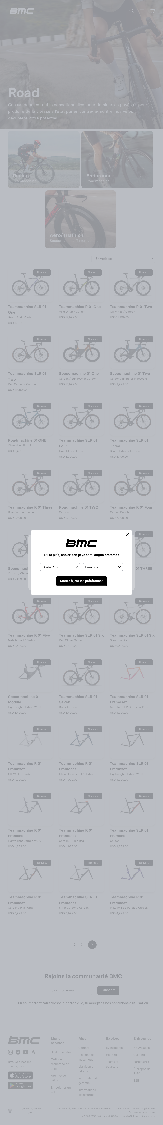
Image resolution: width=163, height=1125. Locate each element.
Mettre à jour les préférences (81, 581)
